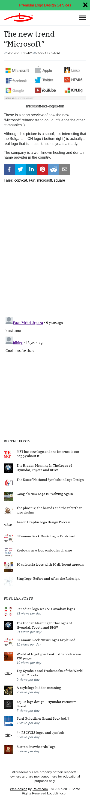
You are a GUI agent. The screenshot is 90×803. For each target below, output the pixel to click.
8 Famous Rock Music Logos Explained (46, 536)
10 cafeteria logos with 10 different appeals (50, 564)
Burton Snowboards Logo (36, 747)
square (59, 180)
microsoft (44, 180)
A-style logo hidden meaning (39, 688)
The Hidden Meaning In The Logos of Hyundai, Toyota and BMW (44, 467)
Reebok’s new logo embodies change (44, 550)
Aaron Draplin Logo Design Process (44, 522)
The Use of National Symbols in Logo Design (50, 480)
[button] (9, 169)
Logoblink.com (57, 793)
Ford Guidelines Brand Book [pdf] (43, 718)
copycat (20, 180)
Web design (18, 789)
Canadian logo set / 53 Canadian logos (46, 609)
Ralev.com (40, 789)
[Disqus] (45, 248)
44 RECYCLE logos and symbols (41, 733)
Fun (32, 180)
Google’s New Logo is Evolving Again (45, 494)
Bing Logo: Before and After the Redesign (48, 578)
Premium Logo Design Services (45, 5)
